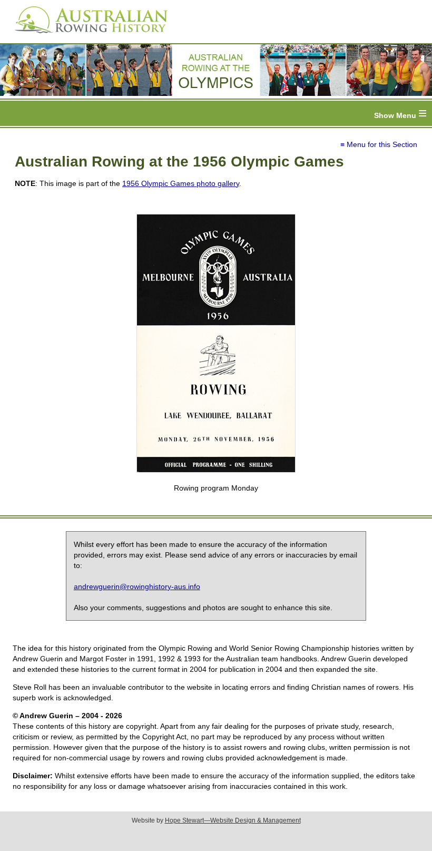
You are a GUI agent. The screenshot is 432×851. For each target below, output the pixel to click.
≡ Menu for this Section (378, 144)
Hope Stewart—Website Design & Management (233, 820)
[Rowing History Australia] (87, 37)
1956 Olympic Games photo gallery (180, 183)
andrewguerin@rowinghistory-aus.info (137, 586)
